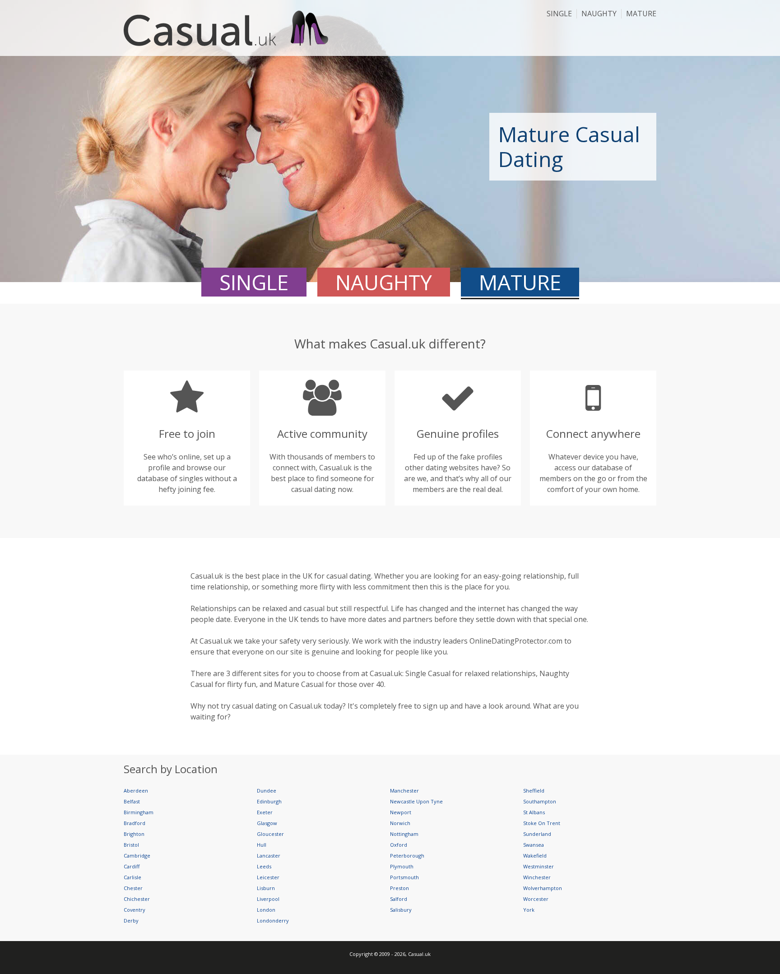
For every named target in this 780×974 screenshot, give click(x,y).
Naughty (599, 14)
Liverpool (268, 898)
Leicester (268, 877)
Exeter (265, 812)
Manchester (404, 790)
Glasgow (267, 823)
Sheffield (533, 790)
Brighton (134, 833)
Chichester (137, 898)
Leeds (264, 866)
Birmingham (138, 812)
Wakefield (535, 855)
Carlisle (132, 877)
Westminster (538, 866)
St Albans (534, 812)
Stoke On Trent (541, 823)
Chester (133, 888)
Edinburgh (269, 801)
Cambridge (137, 855)
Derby (131, 920)
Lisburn (266, 888)
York (528, 909)
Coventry (134, 909)
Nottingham (404, 833)
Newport (400, 812)
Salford (398, 898)
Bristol (131, 844)
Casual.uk (231, 28)
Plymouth (401, 866)
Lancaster (268, 855)
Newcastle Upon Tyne (416, 801)
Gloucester (270, 833)
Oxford (398, 844)
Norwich (400, 823)
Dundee (266, 790)
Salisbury (401, 909)
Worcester (535, 898)
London (266, 909)
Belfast (132, 801)
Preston (399, 888)
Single (559, 14)
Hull (261, 844)
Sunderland (537, 833)
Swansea (533, 844)
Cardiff (131, 866)
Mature (641, 14)
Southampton (539, 801)
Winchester (537, 877)
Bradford (134, 823)
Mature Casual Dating (569, 146)
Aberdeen (136, 790)
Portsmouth (404, 877)
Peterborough (407, 855)
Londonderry (273, 920)
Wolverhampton (542, 888)
